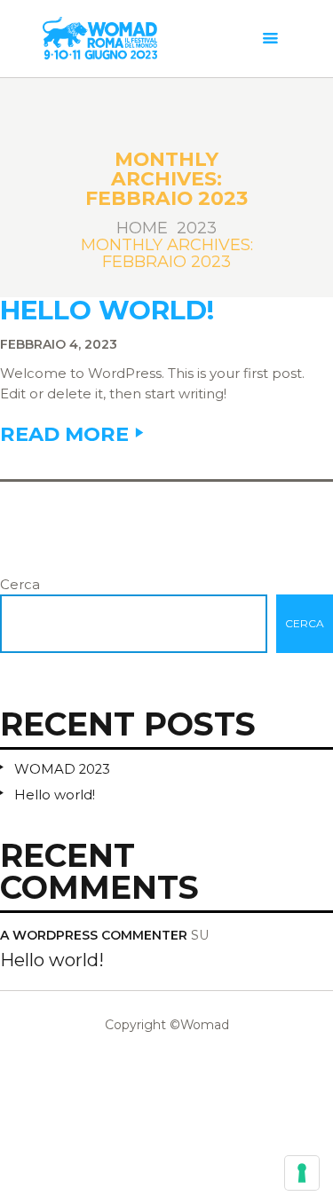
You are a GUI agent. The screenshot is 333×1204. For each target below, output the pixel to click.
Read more (64, 433)
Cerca (20, 585)
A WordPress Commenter (93, 935)
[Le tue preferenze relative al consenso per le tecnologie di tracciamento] (302, 1173)
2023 (197, 228)
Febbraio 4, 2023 (58, 344)
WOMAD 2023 (62, 769)
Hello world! (107, 310)
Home (142, 228)
